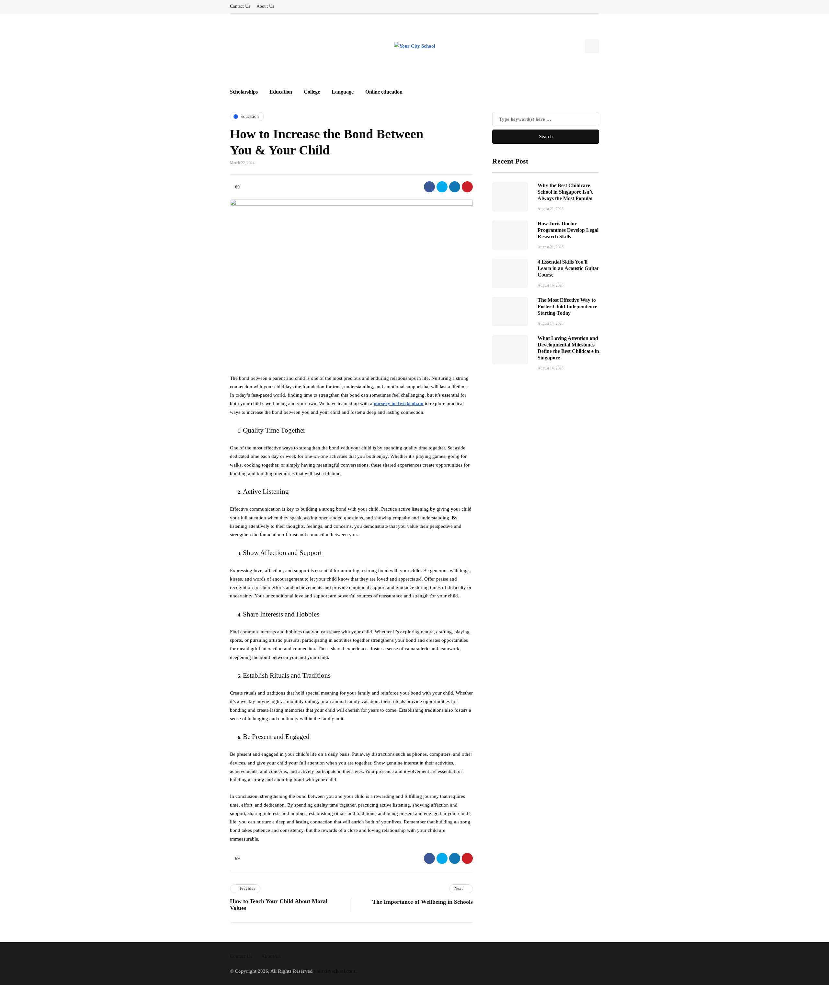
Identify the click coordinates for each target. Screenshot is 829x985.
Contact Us (240, 6)
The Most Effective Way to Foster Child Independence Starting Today (567, 306)
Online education (384, 92)
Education (280, 92)
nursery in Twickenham (399, 403)
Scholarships (244, 92)
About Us (265, 6)
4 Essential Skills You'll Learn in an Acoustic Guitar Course (568, 268)
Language (343, 92)
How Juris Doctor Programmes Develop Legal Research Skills (568, 230)
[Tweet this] (442, 186)
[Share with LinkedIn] (454, 186)
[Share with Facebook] (429, 186)
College (312, 92)
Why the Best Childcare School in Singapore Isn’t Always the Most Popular (565, 191)
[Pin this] (467, 186)
